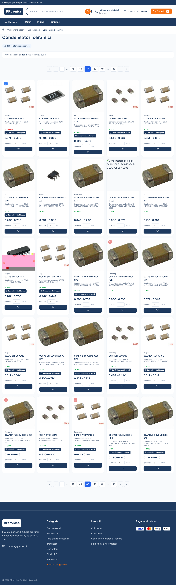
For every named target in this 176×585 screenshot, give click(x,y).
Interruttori (52, 559)
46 (80, 69)
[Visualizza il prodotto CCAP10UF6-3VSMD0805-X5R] (157, 434)
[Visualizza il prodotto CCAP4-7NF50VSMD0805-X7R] (88, 118)
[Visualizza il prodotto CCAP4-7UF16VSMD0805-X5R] (88, 197)
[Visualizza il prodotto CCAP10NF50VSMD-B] (157, 355)
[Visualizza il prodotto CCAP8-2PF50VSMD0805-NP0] (88, 355)
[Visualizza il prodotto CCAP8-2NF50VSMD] (18, 355)
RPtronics (14, 11)
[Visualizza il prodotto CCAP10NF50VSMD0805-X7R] (18, 434)
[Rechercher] (88, 11)
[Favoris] (31, 84)
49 (102, 69)
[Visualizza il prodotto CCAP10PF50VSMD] (53, 434)
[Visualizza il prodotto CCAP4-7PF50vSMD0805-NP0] (18, 197)
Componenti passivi (16, 30)
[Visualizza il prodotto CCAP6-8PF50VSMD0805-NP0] (157, 276)
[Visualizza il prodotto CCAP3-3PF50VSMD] (18, 118)
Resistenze (52, 533)
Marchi (28, 22)
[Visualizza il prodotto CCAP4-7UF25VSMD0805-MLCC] (123, 197)
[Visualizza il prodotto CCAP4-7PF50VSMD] (123, 118)
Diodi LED (52, 554)
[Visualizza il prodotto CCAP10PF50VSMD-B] (88, 434)
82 (113, 69)
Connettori (52, 549)
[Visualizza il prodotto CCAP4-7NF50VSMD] (53, 118)
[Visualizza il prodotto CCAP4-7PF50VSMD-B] (157, 118)
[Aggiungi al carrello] (18, 149)
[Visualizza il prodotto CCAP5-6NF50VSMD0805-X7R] (157, 197)
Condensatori (34, 30)
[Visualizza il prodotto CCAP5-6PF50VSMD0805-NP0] (88, 276)
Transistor (52, 543)
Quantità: (8, 143)
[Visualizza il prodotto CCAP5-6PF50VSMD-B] (53, 276)
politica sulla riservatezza (104, 543)
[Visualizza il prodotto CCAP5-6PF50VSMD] (18, 276)
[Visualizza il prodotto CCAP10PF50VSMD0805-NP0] (123, 434)
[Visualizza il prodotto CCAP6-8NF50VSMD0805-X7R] (123, 276)
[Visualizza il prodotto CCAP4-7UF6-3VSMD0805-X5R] (53, 197)
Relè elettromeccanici (58, 538)
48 (95, 69)
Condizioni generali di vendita (106, 538)
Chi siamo (41, 22)
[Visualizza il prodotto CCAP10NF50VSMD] (123, 355)
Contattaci (55, 22)
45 (73, 69)
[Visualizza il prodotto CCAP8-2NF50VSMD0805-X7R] (53, 355)
